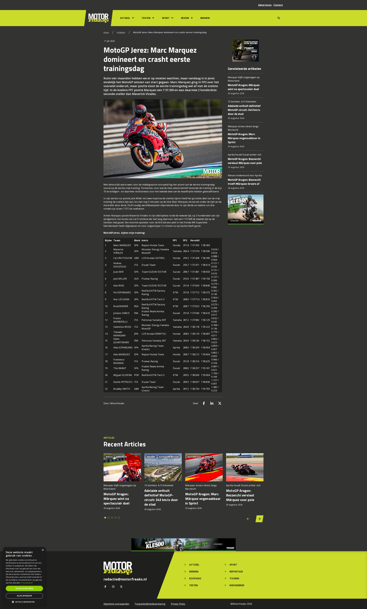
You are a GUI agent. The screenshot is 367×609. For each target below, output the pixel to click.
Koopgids (195, 578)
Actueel (125, 18)
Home (106, 32)
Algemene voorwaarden (116, 603)
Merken (205, 18)
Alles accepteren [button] (24, 588)
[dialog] (24, 576)
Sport (166, 18)
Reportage (236, 571)
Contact (278, 5)
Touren (234, 578)
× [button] (43, 550)
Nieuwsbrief (237, 585)
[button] (24, 601)
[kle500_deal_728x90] (183, 544)
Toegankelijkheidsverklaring (150, 603)
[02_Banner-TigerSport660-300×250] (245, 51)
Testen (146, 18)
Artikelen (121, 32)
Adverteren (265, 5)
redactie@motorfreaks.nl (125, 579)
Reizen (185, 18)
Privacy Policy (178, 603)
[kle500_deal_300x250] (245, 209)
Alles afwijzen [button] (24, 596)
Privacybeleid (27, 583)
